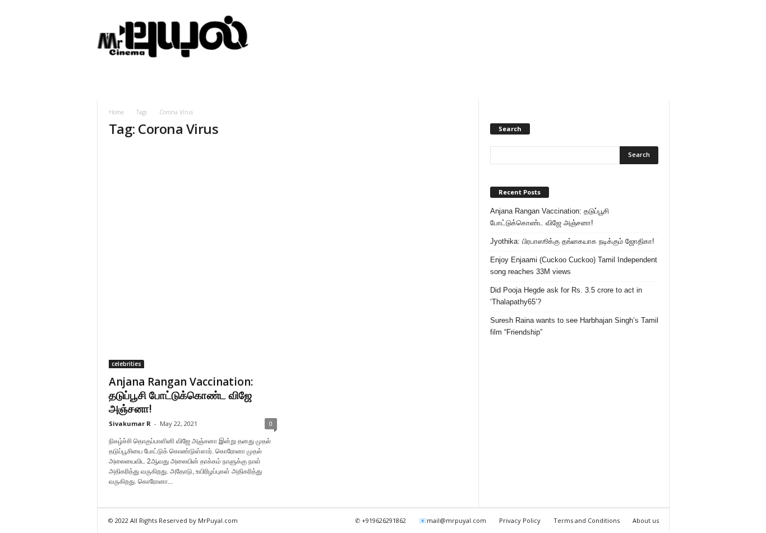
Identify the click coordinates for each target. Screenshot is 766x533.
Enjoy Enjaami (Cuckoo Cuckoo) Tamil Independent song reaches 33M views (573, 266)
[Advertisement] (465, 36)
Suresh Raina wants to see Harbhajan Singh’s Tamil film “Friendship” (574, 326)
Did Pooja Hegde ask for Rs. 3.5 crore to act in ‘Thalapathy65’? (566, 296)
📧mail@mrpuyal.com (452, 520)
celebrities (126, 364)
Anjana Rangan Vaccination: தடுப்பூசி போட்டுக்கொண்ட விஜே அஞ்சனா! (181, 395)
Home (116, 112)
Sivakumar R (130, 423)
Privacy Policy (520, 520)
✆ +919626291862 (380, 520)
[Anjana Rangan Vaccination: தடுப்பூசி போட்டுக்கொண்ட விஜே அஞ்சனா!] (193, 258)
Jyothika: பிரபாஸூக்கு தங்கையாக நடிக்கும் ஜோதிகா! (572, 241)
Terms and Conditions (586, 520)
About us (646, 520)
